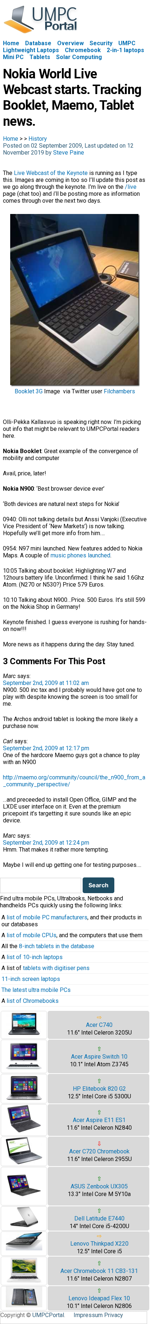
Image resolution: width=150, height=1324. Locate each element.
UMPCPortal (48, 1315)
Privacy (113, 1315)
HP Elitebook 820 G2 (99, 1088)
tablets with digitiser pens (56, 968)
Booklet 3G (29, 391)
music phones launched (80, 555)
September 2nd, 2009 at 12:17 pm (46, 748)
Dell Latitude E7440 (99, 1218)
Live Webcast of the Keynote (51, 173)
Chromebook (83, 50)
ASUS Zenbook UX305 (99, 1186)
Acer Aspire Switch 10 (99, 1056)
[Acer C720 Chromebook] (24, 1162)
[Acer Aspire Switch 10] (24, 1069)
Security (101, 43)
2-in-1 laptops (125, 50)
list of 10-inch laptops (35, 957)
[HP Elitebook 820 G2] (24, 1099)
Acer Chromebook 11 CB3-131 (99, 1270)
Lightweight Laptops (31, 50)
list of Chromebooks (33, 1000)
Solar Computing (79, 57)
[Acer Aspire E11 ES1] (24, 1132)
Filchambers (119, 391)
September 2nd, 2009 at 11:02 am (46, 682)
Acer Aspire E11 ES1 (99, 1120)
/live (131, 186)
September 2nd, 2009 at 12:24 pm (46, 842)
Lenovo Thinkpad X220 (99, 1243)
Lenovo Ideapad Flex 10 (99, 1298)
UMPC (126, 43)
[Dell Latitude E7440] (24, 1226)
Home (11, 43)
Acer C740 (99, 1024)
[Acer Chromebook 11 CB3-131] (24, 1281)
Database (38, 43)
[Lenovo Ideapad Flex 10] (24, 1305)
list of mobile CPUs (31, 935)
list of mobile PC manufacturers (47, 917)
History (37, 138)
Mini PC (13, 57)
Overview (70, 43)
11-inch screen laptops (30, 979)
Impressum (88, 1315)
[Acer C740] (24, 1035)
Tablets (39, 57)
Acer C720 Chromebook (99, 1151)
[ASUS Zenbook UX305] (24, 1201)
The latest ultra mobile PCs (36, 989)
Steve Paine (68, 152)
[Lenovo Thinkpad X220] (24, 1248)
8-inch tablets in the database (56, 946)
